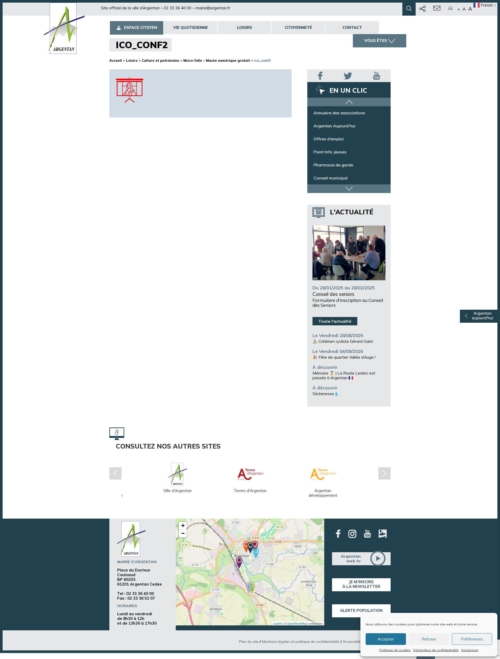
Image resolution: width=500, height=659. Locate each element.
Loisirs (244, 27)
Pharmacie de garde (333, 164)
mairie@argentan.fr (213, 7)
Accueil (115, 60)
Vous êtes (375, 40)
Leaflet (277, 623)
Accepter (386, 639)
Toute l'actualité (335, 321)
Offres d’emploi (329, 138)
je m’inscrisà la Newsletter (361, 584)
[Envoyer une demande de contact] (436, 9)
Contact (352, 27)
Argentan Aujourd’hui (334, 125)
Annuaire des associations (339, 112)
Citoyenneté (298, 27)
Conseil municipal (331, 178)
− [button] (183, 533)
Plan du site (249, 641)
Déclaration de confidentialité (436, 650)
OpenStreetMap (297, 623)
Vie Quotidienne (190, 27)
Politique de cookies (395, 650)
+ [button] (183, 525)
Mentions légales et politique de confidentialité (300, 641)
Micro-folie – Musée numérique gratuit (216, 60)
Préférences (472, 639)
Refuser (429, 639)
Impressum (469, 650)
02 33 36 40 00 (177, 7)
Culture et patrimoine (160, 60)
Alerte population (361, 610)
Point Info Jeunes (330, 151)
